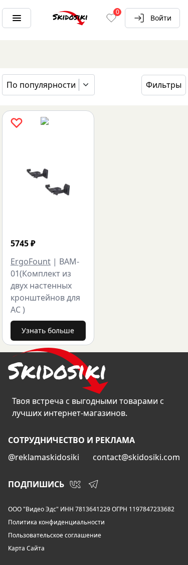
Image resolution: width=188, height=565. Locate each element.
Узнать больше (48, 330)
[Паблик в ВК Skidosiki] (75, 484)
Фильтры (163, 84)
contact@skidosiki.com (136, 457)
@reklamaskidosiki (43, 457)
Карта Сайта (26, 548)
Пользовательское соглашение (54, 535)
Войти (160, 18)
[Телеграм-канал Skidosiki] (93, 484)
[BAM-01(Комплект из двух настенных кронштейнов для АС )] (48, 181)
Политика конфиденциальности (56, 522)
